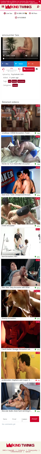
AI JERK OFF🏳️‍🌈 (21, 13)
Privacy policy (32, 450)
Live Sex (9, 13)
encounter (21, 81)
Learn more (34, 3)
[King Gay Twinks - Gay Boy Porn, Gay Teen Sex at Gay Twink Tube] (21, 7)
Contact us (21, 450)
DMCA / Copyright (8, 450)
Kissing (15, 85)
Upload (28, 451)
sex (10, 81)
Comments (29, 69)
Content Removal (16, 451)
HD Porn (34, 13)
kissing (14, 81)
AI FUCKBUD (21, 18)
